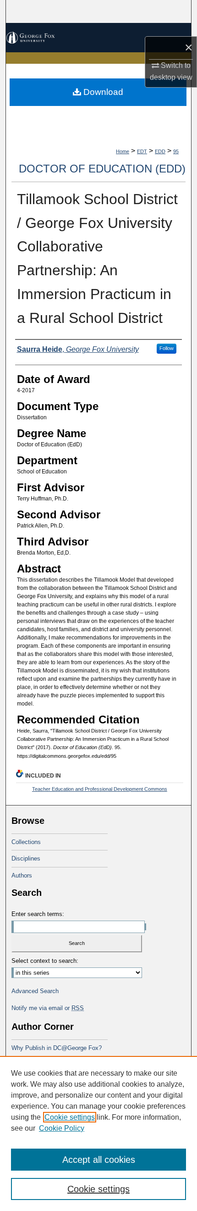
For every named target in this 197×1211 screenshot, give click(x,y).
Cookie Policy (61, 1128)
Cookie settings (69, 1117)
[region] (98, 1133)
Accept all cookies (98, 1160)
